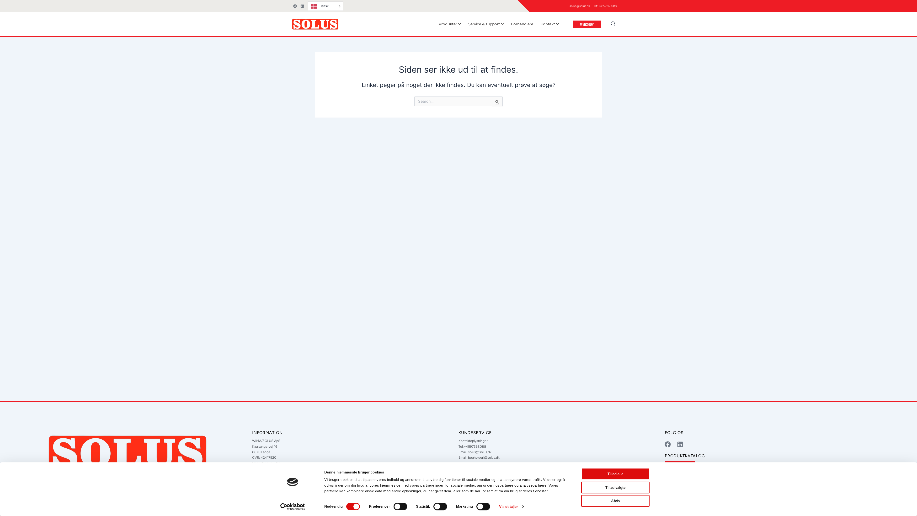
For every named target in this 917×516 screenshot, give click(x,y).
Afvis (615, 501)
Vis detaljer (508, 507)
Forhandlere (522, 24)
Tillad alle (615, 474)
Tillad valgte (615, 487)
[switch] (400, 506)
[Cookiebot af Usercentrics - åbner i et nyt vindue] (293, 506)
